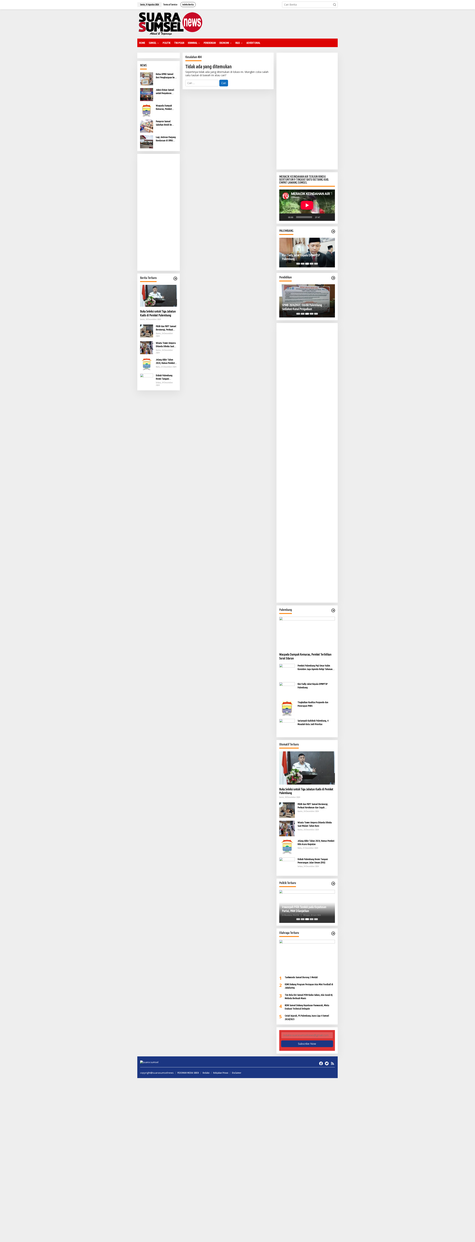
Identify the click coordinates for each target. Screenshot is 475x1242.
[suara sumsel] (170, 23)
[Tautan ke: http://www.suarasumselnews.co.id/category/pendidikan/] (333, 278)
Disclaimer (236, 1072)
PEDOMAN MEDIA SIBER (188, 1072)
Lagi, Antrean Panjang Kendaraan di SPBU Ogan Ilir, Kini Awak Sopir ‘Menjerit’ (166, 139)
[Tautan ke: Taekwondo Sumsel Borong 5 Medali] (307, 956)
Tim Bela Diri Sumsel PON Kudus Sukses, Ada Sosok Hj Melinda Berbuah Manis (308, 996)
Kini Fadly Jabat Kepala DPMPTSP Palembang (301, 257)
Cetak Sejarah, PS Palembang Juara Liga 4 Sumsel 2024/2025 (307, 1017)
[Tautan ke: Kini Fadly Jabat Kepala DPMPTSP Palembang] (287, 689)
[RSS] (332, 1063)
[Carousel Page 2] (302, 264)
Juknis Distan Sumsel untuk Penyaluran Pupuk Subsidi (165, 91)
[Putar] (284, 217)
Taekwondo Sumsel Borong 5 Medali (301, 977)
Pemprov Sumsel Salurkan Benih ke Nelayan (164, 123)
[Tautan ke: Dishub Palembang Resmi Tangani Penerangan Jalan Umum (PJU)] (146, 379)
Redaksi (206, 1072)
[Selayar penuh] (330, 217)
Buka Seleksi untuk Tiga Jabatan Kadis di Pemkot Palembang (158, 313)
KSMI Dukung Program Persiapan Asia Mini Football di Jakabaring (309, 986)
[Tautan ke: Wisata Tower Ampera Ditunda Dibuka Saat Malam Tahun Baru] (146, 347)
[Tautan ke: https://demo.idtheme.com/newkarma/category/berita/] (175, 278)
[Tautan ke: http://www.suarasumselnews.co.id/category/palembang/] (333, 231)
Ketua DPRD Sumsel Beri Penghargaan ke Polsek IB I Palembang (166, 76)
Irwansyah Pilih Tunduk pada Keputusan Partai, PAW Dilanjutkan (304, 908)
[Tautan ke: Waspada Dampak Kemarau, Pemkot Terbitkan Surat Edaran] (146, 110)
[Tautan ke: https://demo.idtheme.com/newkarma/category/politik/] (333, 883)
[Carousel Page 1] (298, 264)
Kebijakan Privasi (220, 1072)
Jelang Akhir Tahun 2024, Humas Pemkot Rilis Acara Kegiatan (165, 361)
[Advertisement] (158, 212)
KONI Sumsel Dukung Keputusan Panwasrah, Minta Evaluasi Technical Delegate (307, 1007)
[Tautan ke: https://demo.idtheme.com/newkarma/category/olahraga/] (333, 933)
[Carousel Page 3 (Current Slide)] (307, 264)
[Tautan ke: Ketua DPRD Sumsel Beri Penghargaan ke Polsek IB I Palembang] (146, 78)
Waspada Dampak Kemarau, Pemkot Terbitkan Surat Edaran (166, 107)
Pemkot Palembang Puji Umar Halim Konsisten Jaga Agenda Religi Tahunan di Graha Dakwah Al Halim (316, 667)
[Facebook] (321, 1063)
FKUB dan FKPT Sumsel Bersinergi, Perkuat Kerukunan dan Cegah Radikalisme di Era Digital (166, 328)
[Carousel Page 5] (316, 264)
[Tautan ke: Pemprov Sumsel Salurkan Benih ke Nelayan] (146, 126)
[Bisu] (324, 217)
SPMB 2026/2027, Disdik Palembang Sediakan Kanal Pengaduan (302, 307)
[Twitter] (326, 1063)
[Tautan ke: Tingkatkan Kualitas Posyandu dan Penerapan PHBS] (287, 708)
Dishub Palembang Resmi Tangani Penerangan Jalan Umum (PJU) (164, 377)
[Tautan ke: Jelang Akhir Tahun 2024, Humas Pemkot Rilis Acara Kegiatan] (146, 364)
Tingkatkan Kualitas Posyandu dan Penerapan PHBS (313, 704)
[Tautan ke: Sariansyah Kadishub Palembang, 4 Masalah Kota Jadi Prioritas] (287, 726)
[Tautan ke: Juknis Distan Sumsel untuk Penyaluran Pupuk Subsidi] (146, 94)
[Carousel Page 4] (311, 264)
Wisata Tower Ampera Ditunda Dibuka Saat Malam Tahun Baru (166, 345)
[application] (307, 205)
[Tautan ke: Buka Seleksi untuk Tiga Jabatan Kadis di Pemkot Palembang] (158, 296)
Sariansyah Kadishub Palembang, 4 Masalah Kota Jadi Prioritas (313, 722)
